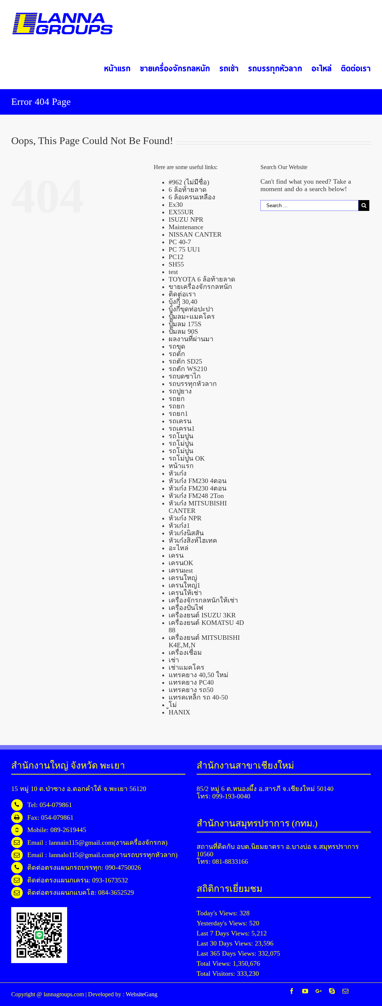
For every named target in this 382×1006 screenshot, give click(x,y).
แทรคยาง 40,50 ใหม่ (198, 675)
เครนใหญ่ (183, 578)
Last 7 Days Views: (224, 933)
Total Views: (215, 963)
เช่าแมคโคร (186, 667)
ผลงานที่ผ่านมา (191, 339)
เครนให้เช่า (185, 593)
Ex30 (176, 204)
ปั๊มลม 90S (183, 331)
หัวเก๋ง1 (179, 525)
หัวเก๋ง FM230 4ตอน (197, 481)
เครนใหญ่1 (184, 585)
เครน (176, 555)
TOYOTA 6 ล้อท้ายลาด (202, 279)
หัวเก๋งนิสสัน (186, 533)
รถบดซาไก (185, 376)
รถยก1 (178, 413)
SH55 (176, 264)
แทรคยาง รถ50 (191, 690)
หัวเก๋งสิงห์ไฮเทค (193, 540)
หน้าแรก (181, 466)
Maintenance (186, 227)
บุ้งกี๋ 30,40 (183, 301)
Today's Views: (218, 913)
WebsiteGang (141, 994)
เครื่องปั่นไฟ (186, 607)
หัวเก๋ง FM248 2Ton (196, 495)
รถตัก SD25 (185, 361)
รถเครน (180, 421)
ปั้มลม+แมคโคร (192, 316)
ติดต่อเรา (182, 294)
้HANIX (179, 712)
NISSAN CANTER (195, 234)
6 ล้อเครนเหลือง (192, 197)
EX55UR (181, 212)
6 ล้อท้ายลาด (188, 189)
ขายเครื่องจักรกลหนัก (200, 286)
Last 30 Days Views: (226, 943)
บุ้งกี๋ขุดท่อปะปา (191, 309)
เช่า (174, 660)
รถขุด (177, 346)
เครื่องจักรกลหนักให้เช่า (203, 600)
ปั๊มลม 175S (185, 324)
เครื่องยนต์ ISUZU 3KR (202, 615)
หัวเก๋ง (178, 473)
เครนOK (181, 563)
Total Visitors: (217, 973)
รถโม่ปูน (181, 443)
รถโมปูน (181, 436)
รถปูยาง (180, 391)
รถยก (177, 398)
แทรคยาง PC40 (191, 682)
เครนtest (181, 570)
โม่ (173, 704)
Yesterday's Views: (223, 923)
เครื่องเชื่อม (185, 652)
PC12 (176, 257)
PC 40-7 (180, 242)
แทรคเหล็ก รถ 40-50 (198, 697)
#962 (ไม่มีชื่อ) (189, 182)
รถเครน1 (182, 428)
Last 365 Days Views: (227, 953)
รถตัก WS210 (188, 369)
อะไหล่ (178, 548)
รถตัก (177, 354)
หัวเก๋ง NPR (185, 518)
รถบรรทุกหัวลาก (193, 383)
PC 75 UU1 (184, 249)
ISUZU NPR (186, 219)
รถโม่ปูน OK (187, 458)
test (173, 271)
